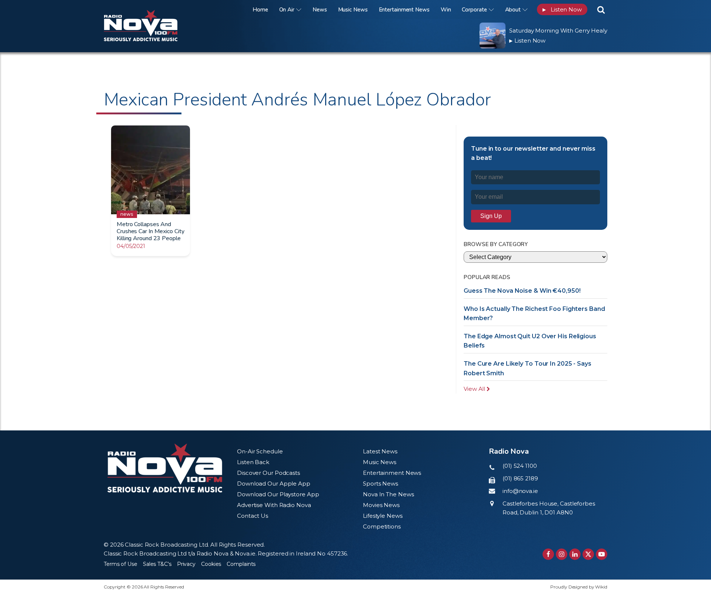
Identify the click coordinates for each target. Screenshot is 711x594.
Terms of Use (120, 564)
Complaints (241, 564)
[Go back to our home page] (164, 468)
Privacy (186, 564)
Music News (353, 9)
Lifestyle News (383, 515)
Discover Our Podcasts (268, 472)
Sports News (380, 483)
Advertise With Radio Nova (274, 505)
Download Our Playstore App (278, 494)
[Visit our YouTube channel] (601, 554)
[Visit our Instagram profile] (561, 554)
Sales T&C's (157, 564)
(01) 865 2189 (520, 478)
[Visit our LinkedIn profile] (575, 554)
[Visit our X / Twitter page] (588, 554)
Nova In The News (388, 494)
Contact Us (252, 515)
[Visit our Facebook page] (548, 554)
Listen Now (562, 9)
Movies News (381, 505)
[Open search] (601, 9)
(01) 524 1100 (520, 465)
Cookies (211, 564)
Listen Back (253, 462)
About (513, 9)
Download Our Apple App (273, 483)
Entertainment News (404, 9)
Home (260, 9)
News (320, 9)
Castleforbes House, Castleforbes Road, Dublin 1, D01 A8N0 (549, 508)
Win (446, 9)
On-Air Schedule (260, 451)
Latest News (380, 451)
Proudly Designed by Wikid (578, 587)
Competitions (382, 526)
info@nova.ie (520, 490)
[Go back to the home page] (150, 9)
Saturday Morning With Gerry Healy (558, 30)
